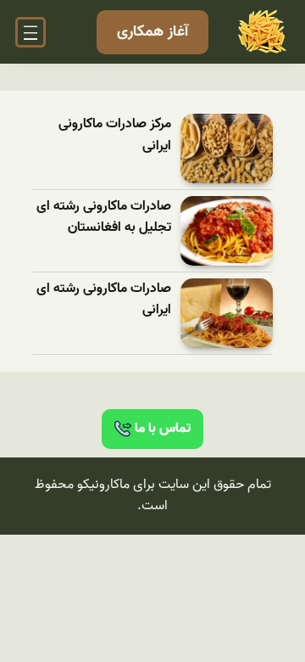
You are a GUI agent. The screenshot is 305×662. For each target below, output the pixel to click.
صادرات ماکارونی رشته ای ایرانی (103, 300)
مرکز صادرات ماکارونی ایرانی (114, 135)
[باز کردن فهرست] (30, 32)
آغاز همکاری (152, 32)
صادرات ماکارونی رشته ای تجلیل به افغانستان (103, 217)
